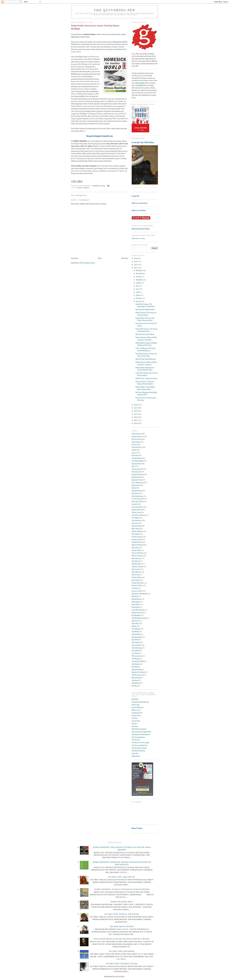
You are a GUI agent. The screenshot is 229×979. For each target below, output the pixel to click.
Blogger (120, 976)
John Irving (135, 574)
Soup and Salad (137, 463)
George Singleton (137, 531)
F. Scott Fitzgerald (137, 499)
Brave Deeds (136, 528)
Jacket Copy (136, 705)
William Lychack (137, 656)
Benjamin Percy (137, 491)
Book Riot (135, 699)
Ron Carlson (136, 580)
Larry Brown (136, 650)
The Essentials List (138, 675)
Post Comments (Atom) (87, 263)
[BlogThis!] (74, 181)
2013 (136, 414)
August (138, 283)
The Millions (136, 740)
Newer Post (74, 258)
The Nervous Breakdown (140, 745)
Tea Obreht (135, 631)
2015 (136, 408)
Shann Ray (135, 547)
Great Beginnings (137, 496)
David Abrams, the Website (141, 228)
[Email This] (72, 181)
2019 (136, 261)
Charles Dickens (137, 458)
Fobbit (134, 450)
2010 (136, 423)
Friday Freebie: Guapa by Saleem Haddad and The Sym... (146, 344)
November (139, 273)
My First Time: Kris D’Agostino (145, 359)
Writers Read (136, 756)
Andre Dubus (136, 604)
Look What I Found (138, 610)
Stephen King (136, 477)
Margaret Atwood (137, 612)
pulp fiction (135, 621)
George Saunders (137, 637)
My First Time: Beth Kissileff (144, 309)
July (137, 286)
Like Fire (135, 718)
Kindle (134, 488)
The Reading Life (137, 469)
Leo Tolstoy (135, 653)
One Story (135, 726)
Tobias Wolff (136, 634)
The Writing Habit (137, 461)
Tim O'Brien (136, 518)
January (138, 301)
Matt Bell (135, 667)
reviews (134, 444)
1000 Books (136, 659)
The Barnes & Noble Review (141, 734)
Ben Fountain (136, 569)
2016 (136, 405)
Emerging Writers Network (140, 702)
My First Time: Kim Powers (122, 951)
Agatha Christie (137, 509)
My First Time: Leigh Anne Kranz (146, 378)
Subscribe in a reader (138, 238)
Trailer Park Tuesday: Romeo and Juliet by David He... (146, 355)
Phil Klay (135, 686)
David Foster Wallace (138, 515)
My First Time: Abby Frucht (122, 877)
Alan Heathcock (137, 520)
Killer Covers (136, 710)
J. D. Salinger (136, 629)
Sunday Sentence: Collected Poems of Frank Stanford (144, 382)
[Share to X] (76, 181)
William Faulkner (137, 556)
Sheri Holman (136, 642)
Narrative (135, 723)
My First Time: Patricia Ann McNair (122, 914)
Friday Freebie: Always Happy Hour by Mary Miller (145, 388)
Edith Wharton (136, 572)
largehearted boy (137, 713)
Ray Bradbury (136, 615)
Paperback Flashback (138, 672)
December (139, 270)
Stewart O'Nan (136, 550)
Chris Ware (135, 623)
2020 (136, 258)
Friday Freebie (83, 187)
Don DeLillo (136, 561)
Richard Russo (136, 599)
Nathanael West (137, 669)
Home (100, 258)
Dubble (134, 626)
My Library (135, 493)
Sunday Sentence (137, 436)
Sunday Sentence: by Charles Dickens (121, 889)
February (139, 298)
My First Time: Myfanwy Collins (122, 964)
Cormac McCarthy (138, 583)
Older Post (124, 258)
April (138, 292)
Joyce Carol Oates (137, 507)
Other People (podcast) (139, 729)
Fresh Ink (135, 455)
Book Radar (135, 607)
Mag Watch (135, 639)
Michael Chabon (137, 585)
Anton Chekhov (137, 645)
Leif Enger (135, 680)
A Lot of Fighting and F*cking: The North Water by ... (145, 349)
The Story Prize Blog (138, 750)
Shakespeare (136, 602)
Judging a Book (137, 539)
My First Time (136, 439)
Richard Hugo (136, 677)
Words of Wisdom (137, 545)
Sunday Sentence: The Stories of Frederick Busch (145, 313)
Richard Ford (136, 485)
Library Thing (136, 715)
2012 (136, 417)
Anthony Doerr (136, 526)
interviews (135, 523)
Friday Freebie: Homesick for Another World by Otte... (144, 368)
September (139, 280)
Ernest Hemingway (138, 482)
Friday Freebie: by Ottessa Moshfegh (95, 27)
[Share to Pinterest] (81, 181)
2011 (136, 420)
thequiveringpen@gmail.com (99, 135)
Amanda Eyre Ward (138, 661)
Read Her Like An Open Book (141, 732)
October (139, 276)
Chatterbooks (136, 683)
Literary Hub (136, 721)
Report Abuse (137, 828)
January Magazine (137, 707)
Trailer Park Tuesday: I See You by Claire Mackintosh (146, 330)
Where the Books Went (122, 902)
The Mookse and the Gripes (140, 742)
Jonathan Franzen (137, 537)
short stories (135, 442)
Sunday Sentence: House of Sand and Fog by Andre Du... (146, 338)
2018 (136, 264)
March (138, 295)
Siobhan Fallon (137, 564)
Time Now (135, 753)
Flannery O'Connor (138, 474)
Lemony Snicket (137, 591)
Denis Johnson (136, 558)
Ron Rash (135, 596)
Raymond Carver (137, 480)
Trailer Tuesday (137, 447)
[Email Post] (108, 185)
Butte (133, 466)
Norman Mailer (136, 577)
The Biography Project (139, 618)
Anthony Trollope (137, 566)
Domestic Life (136, 472)
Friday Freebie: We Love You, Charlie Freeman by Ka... (145, 319)
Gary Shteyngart (137, 648)
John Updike (136, 534)
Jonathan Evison (137, 542)
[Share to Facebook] (79, 181)
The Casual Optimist (138, 737)
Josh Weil (135, 588)
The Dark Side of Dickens (122, 926)
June (137, 289)
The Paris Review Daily (139, 748)
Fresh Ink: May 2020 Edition (143, 142)
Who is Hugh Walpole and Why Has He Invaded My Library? (122, 939)
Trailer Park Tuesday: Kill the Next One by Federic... (146, 374)
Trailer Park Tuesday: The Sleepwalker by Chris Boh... (145, 305)
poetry (134, 453)
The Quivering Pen (114, 10)
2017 (136, 268)
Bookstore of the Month (139, 594)
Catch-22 (135, 504)
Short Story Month (138, 501)
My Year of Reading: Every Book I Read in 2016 (146, 393)
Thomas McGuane (137, 553)
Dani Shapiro (136, 664)
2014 (136, 411)
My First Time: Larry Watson (144, 334)
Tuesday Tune (136, 512)
